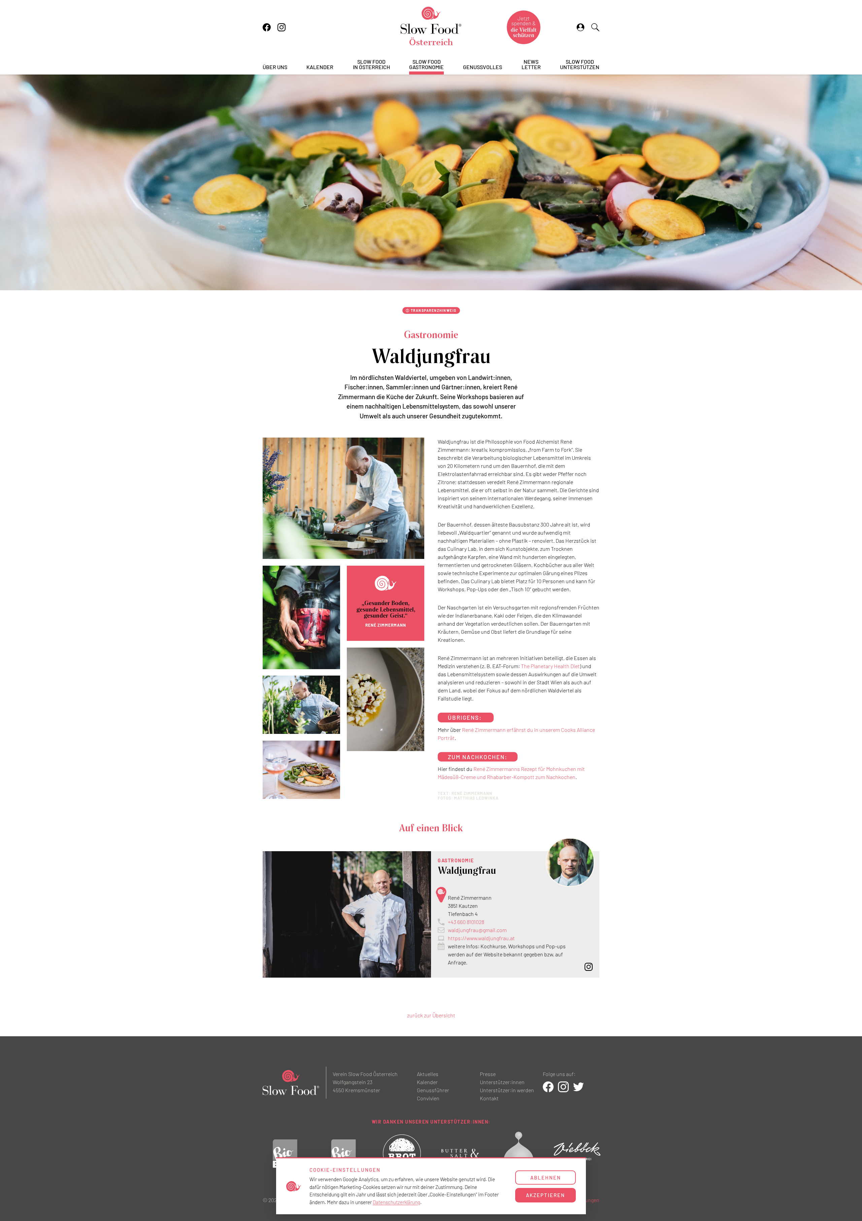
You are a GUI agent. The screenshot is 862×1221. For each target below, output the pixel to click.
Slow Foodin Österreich (371, 64)
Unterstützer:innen (502, 1082)
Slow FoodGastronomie (426, 64)
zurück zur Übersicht (431, 1015)
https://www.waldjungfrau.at (481, 938)
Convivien (428, 1098)
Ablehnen (545, 1177)
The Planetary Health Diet (550, 666)
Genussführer (433, 1090)
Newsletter (531, 64)
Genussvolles (482, 67)
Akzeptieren (545, 1195)
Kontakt (489, 1098)
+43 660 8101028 (466, 922)
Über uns (275, 67)
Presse (488, 1074)
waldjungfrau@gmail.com (477, 930)
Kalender (319, 67)
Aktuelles (427, 1074)
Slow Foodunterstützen (579, 64)
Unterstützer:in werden (507, 1090)
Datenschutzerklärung (396, 1202)
